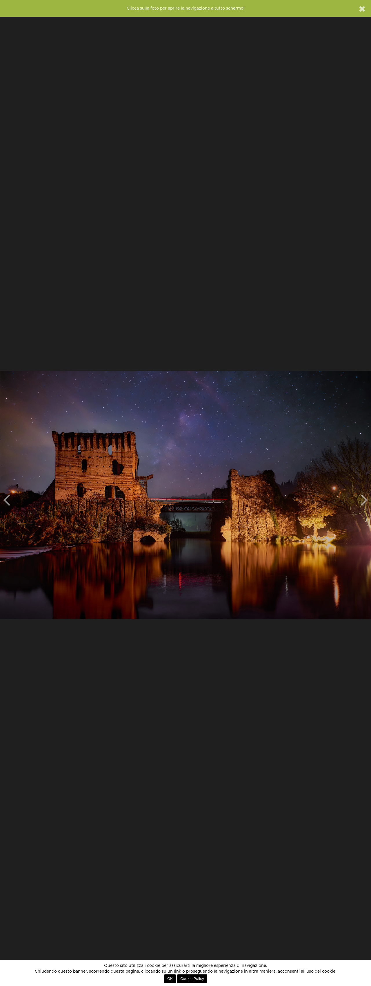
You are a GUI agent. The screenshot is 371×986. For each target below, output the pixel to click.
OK (170, 978)
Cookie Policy (192, 978)
